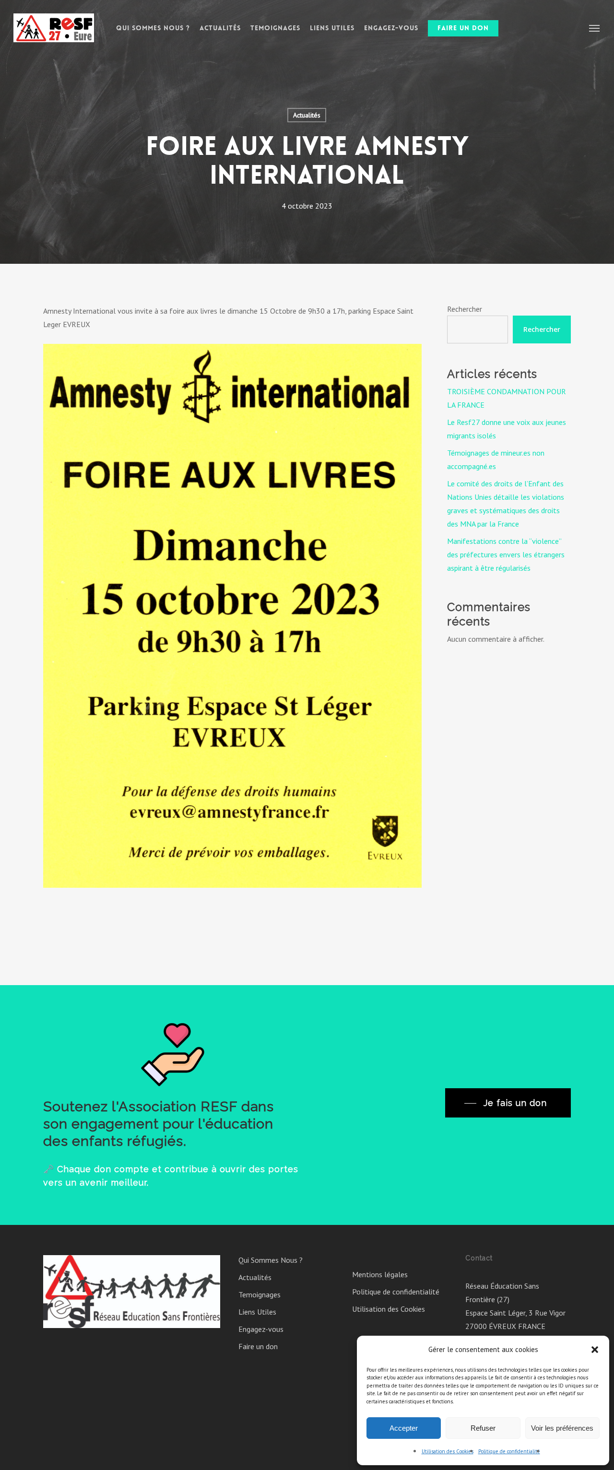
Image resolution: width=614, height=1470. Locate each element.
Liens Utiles (257, 1312)
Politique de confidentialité (509, 1451)
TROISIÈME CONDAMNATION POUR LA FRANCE (506, 398)
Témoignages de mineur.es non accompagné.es (495, 459)
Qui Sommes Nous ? (270, 1260)
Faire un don (258, 1346)
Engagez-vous (260, 1329)
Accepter (404, 1428)
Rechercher (464, 309)
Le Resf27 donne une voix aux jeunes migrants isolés (506, 428)
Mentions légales (380, 1274)
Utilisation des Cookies (447, 1451)
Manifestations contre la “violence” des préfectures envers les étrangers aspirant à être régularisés (506, 554)
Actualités (306, 115)
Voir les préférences (562, 1428)
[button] (595, 1349)
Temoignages (259, 1294)
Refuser (483, 1428)
